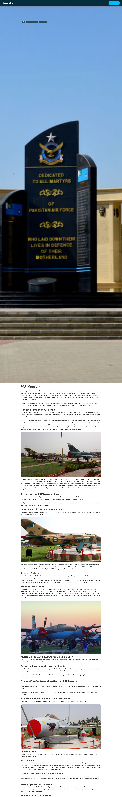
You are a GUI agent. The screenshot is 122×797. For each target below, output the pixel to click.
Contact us (114, 3)
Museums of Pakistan (32, 22)
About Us (93, 3)
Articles (102, 3)
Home (85, 3)
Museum (50, 391)
